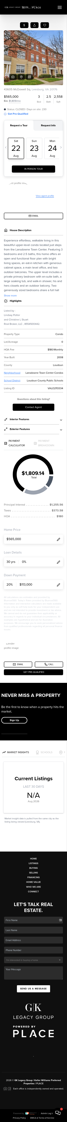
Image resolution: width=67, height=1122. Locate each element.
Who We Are (33, 887)
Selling (33, 872)
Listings (33, 863)
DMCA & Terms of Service (42, 1118)
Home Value (33, 882)
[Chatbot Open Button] (58, 1113)
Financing (33, 877)
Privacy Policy (19, 1118)
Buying (33, 868)
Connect (33, 891)
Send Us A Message (33, 988)
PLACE (39, 1083)
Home (33, 858)
